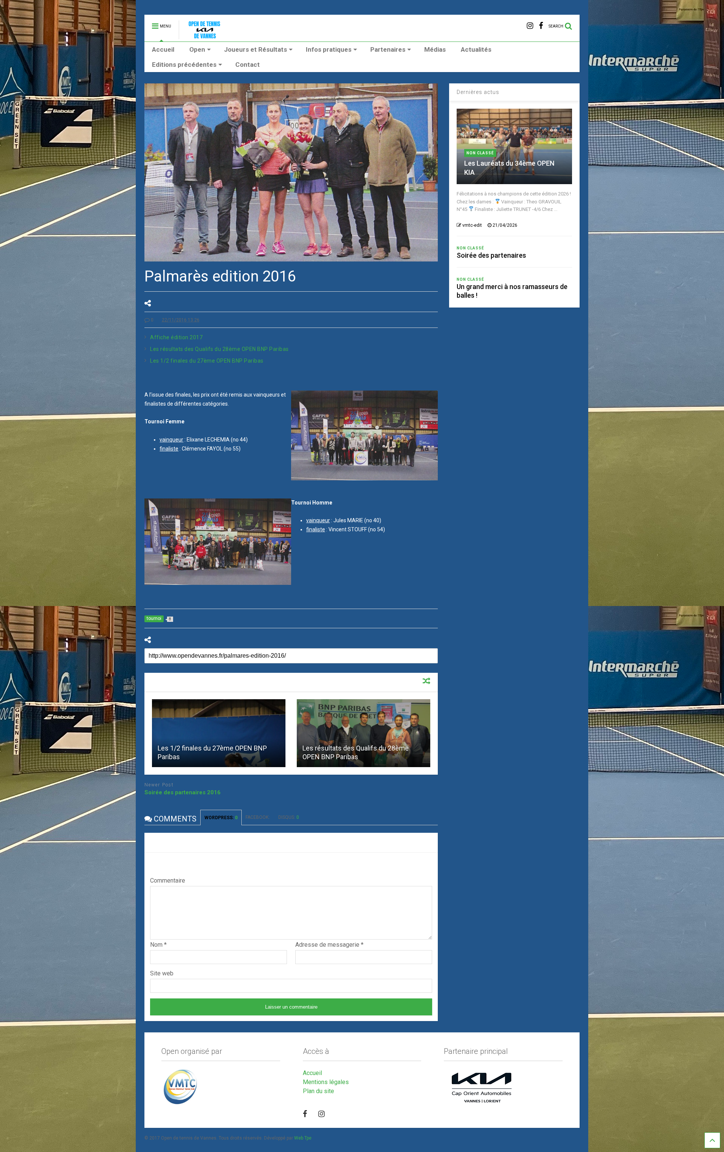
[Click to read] (218, 733)
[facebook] (541, 25)
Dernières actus (478, 92)
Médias (435, 49)
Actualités (476, 49)
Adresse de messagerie (329, 944)
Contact (247, 64)
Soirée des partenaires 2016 (182, 792)
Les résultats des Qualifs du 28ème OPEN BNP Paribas (219, 349)
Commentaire (167, 880)
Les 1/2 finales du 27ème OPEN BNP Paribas (207, 361)
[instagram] (530, 25)
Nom (158, 944)
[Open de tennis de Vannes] (211, 36)
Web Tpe (302, 1138)
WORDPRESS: (221, 817)
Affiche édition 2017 (176, 337)
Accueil (163, 49)
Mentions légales (326, 1082)
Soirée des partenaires (491, 255)
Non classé (480, 153)
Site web (161, 973)
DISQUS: (288, 817)
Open (197, 49)
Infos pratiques (328, 49)
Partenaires (387, 49)
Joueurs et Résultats (255, 49)
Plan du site (318, 1091)
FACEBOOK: (258, 817)
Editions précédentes (184, 64)
